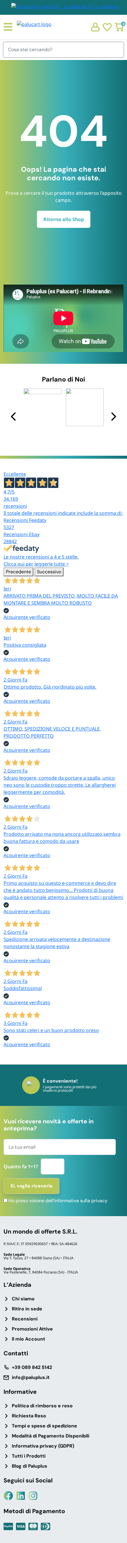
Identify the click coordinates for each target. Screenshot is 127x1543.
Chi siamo (23, 1299)
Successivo (49, 572)
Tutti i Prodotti (28, 1456)
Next (113, 416)
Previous (14, 416)
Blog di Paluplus (29, 1466)
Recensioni (25, 1319)
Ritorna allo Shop (63, 219)
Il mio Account (28, 1339)
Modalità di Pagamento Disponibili (50, 1436)
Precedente (18, 572)
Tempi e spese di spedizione (44, 1426)
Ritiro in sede (27, 1309)
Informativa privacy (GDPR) (43, 1446)
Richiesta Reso (29, 1416)
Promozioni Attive (32, 1329)
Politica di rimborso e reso (42, 1406)
